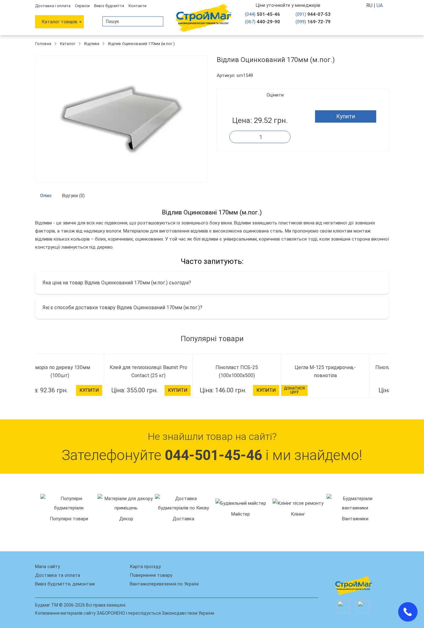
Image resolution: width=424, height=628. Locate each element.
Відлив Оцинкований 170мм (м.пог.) (141, 43)
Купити (345, 116)
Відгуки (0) (73, 195)
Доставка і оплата (52, 5)
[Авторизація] (364, 21)
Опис (46, 195)
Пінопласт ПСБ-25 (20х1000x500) (344, 367)
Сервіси (82, 5)
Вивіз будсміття (109, 5)
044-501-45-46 (213, 543)
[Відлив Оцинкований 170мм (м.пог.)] (121, 119)
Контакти (138, 5)
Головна (43, 43)
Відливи (91, 43)
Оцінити (275, 95)
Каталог (67, 43)
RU (370, 5)
